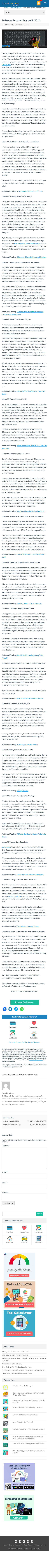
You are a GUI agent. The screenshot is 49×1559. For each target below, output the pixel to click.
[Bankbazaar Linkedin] (20, 1541)
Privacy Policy (36, 1548)
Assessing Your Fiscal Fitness (27, 744)
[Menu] (45, 3)
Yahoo (36, 1074)
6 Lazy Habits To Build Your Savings (30, 191)
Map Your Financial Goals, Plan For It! (31, 511)
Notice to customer (40, 1545)
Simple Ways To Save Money (12, 1364)
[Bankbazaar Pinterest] (32, 1541)
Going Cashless (22, 791)
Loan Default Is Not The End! (23, 1422)
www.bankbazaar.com (36, 1060)
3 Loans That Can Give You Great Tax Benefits (28, 1429)
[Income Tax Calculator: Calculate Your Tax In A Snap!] (19, 1338)
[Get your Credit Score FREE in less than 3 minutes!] (19, 1280)
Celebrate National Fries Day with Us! (15, 1355)
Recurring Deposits (33, 243)
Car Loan (24, 1242)
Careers (11, 1545)
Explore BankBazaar (24, 1002)
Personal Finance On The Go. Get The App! (24, 1042)
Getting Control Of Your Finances (29, 603)
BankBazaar (9, 24)
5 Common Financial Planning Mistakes (31, 257)
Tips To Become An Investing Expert (30, 874)
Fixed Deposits (19, 243)
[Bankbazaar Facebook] (24, 1541)
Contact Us (18, 1545)
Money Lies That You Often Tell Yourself (15, 1352)
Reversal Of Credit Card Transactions (25, 1415)
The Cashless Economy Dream (28, 926)
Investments (6, 847)
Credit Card (6, 65)
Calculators (38, 1242)
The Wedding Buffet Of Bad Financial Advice (17, 1374)
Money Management (26, 1074)
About (5, 1545)
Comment (6, 1145)
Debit (10, 896)
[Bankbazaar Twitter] (15, 1541)
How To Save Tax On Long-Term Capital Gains (28, 1444)
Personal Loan (34, 1028)
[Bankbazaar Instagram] (28, 1541)
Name (4, 1172)
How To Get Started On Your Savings (30, 698)
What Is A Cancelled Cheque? (23, 1386)
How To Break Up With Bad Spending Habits (17, 1367)
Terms (30, 1545)
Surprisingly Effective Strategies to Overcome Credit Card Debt (23, 1370)
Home (6, 8)
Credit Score (13, 1038)
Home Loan (33, 1038)
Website (5, 1192)
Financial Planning (15, 8)
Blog (25, 1545)
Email (4, 1182)
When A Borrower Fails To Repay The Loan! (27, 1407)
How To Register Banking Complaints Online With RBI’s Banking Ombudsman (28, 1437)
